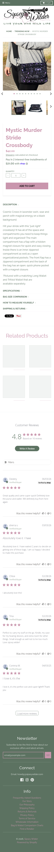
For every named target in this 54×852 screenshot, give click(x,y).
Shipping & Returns (14, 308)
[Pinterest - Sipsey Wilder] (32, 780)
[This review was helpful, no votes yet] (43, 513)
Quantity (10, 171)
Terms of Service (27, 818)
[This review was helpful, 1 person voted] (43, 653)
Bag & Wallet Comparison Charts (27, 825)
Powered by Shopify (27, 842)
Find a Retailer (27, 829)
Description (10, 204)
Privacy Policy (27, 815)
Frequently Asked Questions (27, 798)
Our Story (27, 801)
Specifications (11, 291)
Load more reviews (27, 713)
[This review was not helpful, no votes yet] (48, 513)
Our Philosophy (27, 804)
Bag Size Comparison (15, 296)
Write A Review (27, 448)
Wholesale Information (27, 822)
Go (48, 755)
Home (9, 31)
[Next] (51, 94)
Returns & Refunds (27, 811)
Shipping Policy (27, 808)
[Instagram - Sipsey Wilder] (27, 780)
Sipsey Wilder (31, 839)
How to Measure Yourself (18, 302)
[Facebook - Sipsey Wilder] (22, 780)
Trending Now (22, 31)
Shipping (10, 155)
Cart (48, 3)
